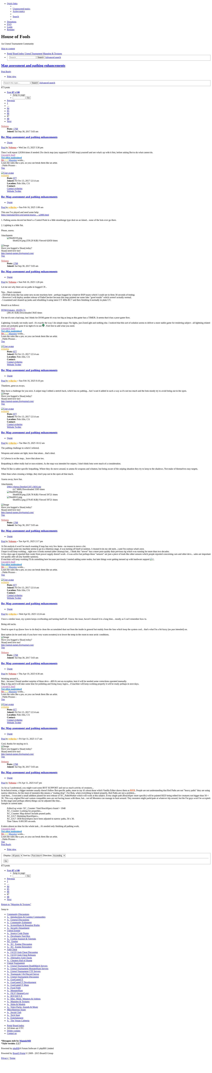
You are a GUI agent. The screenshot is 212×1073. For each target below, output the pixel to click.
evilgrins (5, 175)
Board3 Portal (19, 1053)
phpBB (16, 1048)
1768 (15, 129)
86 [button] (8, 113)
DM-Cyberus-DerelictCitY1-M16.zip (24, 486)
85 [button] (8, 111)
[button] (13, 92)
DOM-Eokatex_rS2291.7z (13, 310)
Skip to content (8, 48)
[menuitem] (21, 9)
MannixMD (25, 1041)
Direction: (47, 855)
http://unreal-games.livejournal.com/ (17, 253)
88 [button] (8, 119)
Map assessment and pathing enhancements (33, 65)
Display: (7, 855)
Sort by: (27, 855)
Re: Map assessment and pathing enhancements (29, 137)
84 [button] (8, 108)
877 (15, 178)
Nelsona (5, 126)
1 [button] (7, 103)
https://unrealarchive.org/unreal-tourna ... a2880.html (25, 215)
